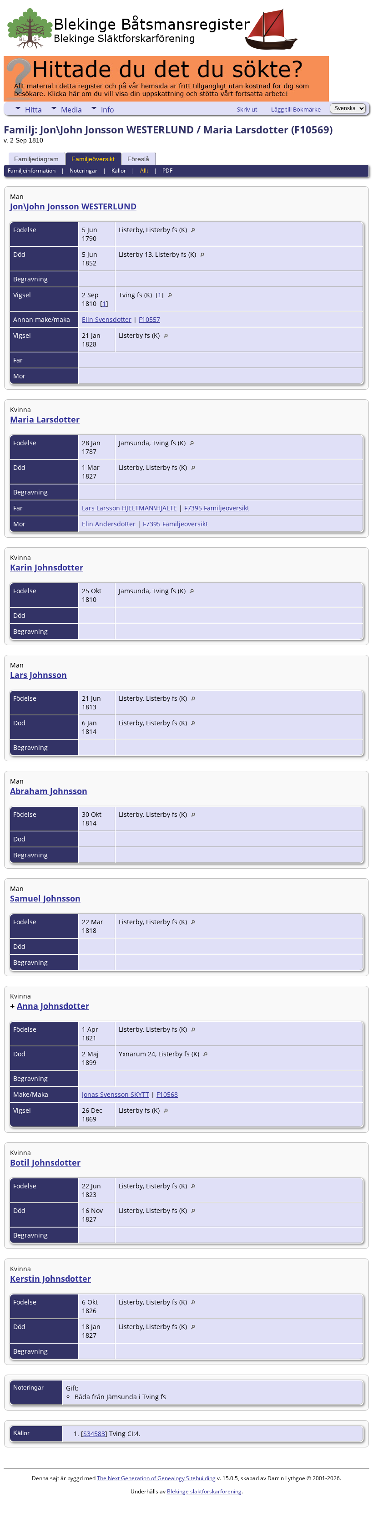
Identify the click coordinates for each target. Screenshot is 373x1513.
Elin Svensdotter (106, 319)
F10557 (149, 319)
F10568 (167, 1094)
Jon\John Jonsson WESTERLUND (73, 206)
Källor (118, 170)
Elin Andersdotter (109, 524)
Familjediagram (36, 159)
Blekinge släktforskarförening (204, 1491)
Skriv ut (247, 109)
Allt (144, 170)
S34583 (94, 1433)
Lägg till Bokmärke (296, 109)
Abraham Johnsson (48, 790)
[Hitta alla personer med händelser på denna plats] (195, 229)
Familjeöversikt (93, 159)
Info (107, 110)
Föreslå (138, 159)
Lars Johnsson (38, 674)
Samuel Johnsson (45, 898)
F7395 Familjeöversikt (216, 508)
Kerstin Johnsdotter (50, 1278)
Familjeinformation (31, 170)
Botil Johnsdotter (45, 1162)
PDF (167, 170)
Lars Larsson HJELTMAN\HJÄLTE (129, 508)
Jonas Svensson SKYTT (115, 1094)
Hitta (33, 110)
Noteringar (83, 170)
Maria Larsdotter (45, 419)
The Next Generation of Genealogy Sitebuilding (156, 1478)
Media (71, 110)
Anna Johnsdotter (53, 1005)
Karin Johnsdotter (46, 567)
